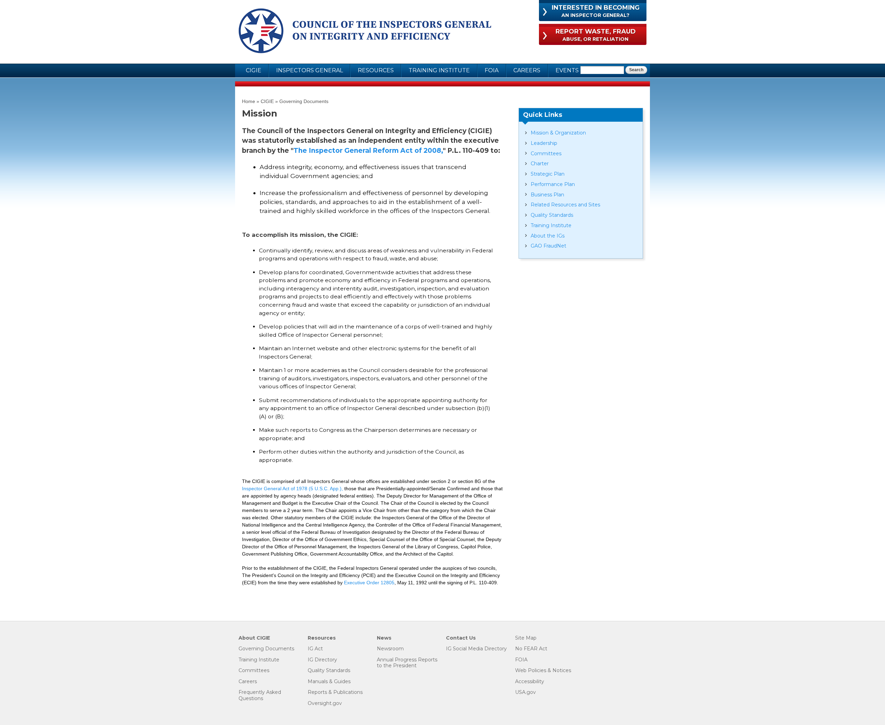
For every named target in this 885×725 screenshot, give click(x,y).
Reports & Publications (335, 692)
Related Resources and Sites (565, 205)
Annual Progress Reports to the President (407, 663)
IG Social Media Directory (476, 649)
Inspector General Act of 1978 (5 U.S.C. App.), (292, 488)
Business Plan (547, 195)
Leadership (544, 143)
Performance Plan (553, 184)
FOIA (492, 70)
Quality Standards (552, 215)
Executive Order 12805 (369, 582)
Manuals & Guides (329, 682)
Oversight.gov (325, 703)
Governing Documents (303, 101)
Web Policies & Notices (543, 670)
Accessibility (529, 682)
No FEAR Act (531, 649)
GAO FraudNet (548, 246)
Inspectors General (309, 70)
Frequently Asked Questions (260, 695)
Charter (540, 163)
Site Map (526, 638)
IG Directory (322, 660)
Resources (376, 70)
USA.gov (525, 692)
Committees (546, 153)
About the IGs (548, 236)
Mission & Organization (558, 133)
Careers (526, 70)
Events (567, 70)
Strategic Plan (548, 174)
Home (248, 101)
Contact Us (461, 638)
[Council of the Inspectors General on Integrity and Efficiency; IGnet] (365, 32)
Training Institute (439, 70)
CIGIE (253, 70)
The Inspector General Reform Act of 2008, (368, 151)
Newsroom (390, 649)
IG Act (315, 649)
